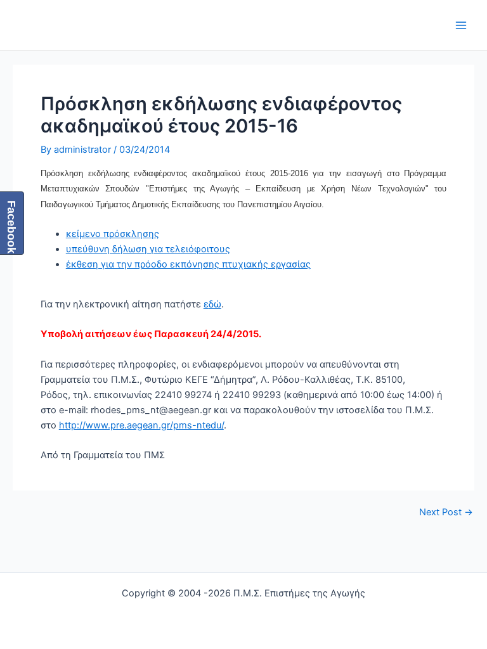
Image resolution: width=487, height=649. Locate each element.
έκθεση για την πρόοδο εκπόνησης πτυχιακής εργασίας (188, 264)
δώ (215, 304)
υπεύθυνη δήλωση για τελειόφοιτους (148, 249)
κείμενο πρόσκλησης (112, 234)
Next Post (446, 512)
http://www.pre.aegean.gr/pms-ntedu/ (141, 425)
